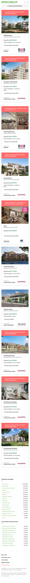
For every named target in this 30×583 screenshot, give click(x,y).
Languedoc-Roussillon (7, 496)
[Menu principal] (28, 2)
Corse (3, 517)
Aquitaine (4, 490)
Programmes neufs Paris (7, 536)
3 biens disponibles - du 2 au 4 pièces (13, 360)
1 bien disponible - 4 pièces (11, 314)
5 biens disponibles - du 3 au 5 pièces (12, 271)
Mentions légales (10, 574)
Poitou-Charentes (6, 509)
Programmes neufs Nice (7, 543)
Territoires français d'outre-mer (9, 515)
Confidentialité (18, 574)
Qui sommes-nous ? (6, 557)
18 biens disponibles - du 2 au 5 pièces (12, 40)
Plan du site (4, 554)
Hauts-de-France (6, 502)
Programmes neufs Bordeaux (8, 530)
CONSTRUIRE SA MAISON (20, 568)
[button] (13, 31)
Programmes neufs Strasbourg (9, 532)
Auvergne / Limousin (7, 513)
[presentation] (3, 24)
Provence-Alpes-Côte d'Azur (8, 488)
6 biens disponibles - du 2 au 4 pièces (12, 407)
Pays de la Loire (5, 492)
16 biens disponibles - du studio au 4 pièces (12, 87)
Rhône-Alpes (5, 486)
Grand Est (4, 498)
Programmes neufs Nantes (8, 539)
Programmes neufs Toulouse (8, 526)
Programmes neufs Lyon (7, 534)
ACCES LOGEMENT (17, 569)
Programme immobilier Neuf (15, 6)
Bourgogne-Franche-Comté (8, 511)
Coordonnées (4, 559)
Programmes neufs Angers (8, 545)
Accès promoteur (5, 565)
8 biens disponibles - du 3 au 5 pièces (12, 136)
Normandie (4, 500)
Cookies (24, 574)
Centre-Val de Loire (6, 507)
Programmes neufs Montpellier (9, 528)
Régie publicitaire (5, 562)
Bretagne (4, 494)
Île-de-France (5, 484)
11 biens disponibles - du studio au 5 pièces (12, 183)
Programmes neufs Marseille (8, 541)
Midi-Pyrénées (5, 505)
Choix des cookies (5, 575)
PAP (13, 568)
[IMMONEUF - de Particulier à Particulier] (9, 2)
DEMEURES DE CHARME (7, 569)
